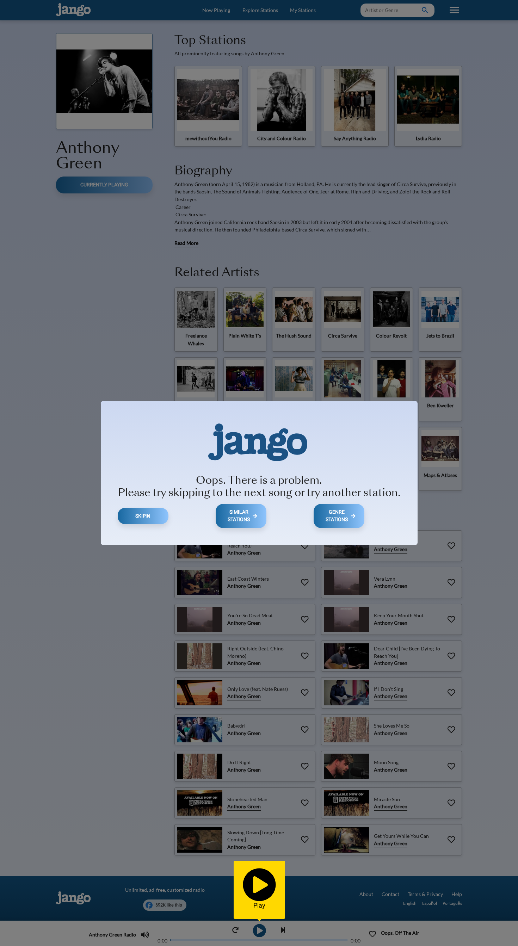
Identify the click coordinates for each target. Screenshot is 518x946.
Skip (140, 516)
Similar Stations (239, 516)
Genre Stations (337, 516)
